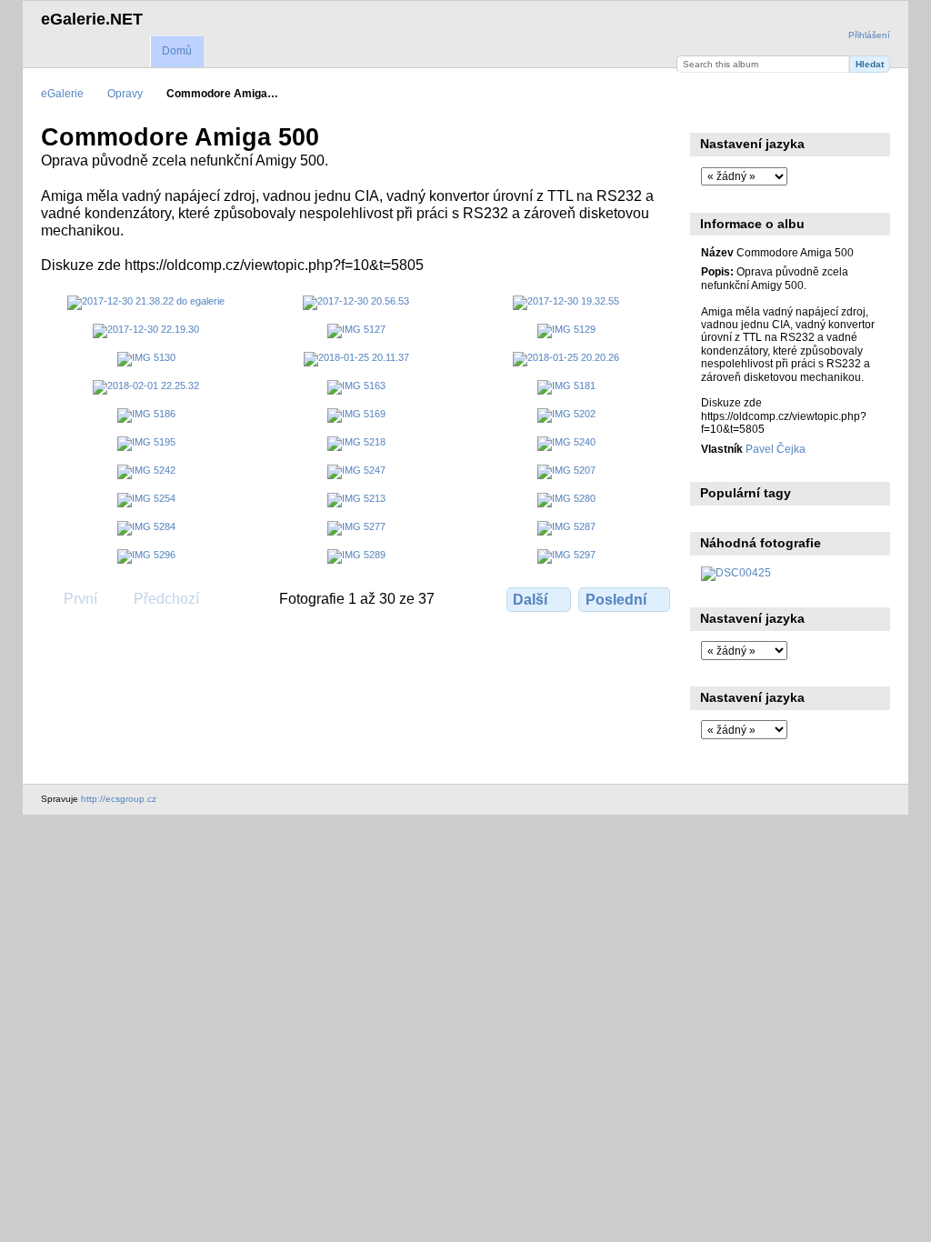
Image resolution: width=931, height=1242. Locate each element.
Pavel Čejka (776, 449)
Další (530, 599)
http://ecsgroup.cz (118, 799)
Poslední (616, 599)
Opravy (125, 93)
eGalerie (62, 93)
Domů (177, 51)
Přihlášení (869, 35)
